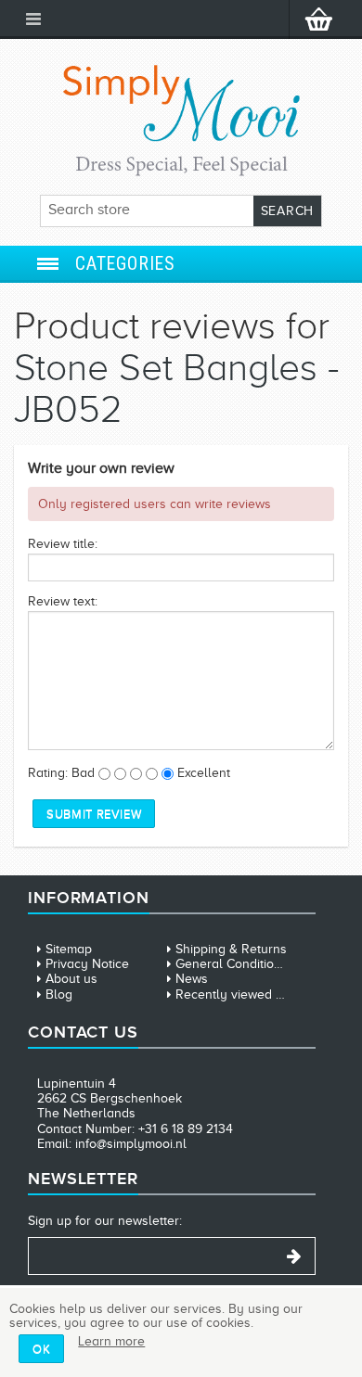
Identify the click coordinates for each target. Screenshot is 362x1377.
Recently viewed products (251, 994)
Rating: (48, 773)
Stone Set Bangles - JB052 (176, 388)
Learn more (111, 1341)
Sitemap (68, 949)
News (191, 979)
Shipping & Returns (231, 949)
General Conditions (231, 964)
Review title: (62, 544)
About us (71, 979)
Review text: (62, 601)
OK (41, 1349)
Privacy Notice (87, 964)
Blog (58, 994)
